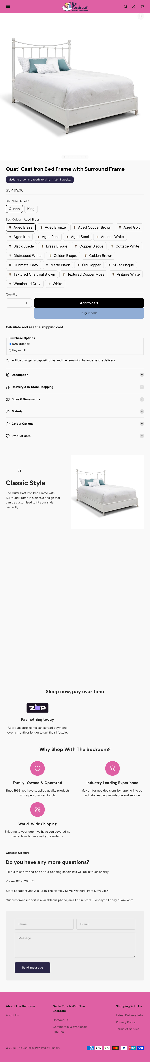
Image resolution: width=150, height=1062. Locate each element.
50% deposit (21, 344)
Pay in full (19, 350)
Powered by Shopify (47, 1047)
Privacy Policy (126, 1022)
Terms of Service (128, 1029)
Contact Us (60, 1020)
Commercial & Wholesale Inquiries (70, 1029)
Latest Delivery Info (129, 1015)
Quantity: (12, 294)
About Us (12, 1015)
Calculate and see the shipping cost (34, 327)
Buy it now (89, 313)
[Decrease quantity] (11, 303)
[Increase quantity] (26, 303)
